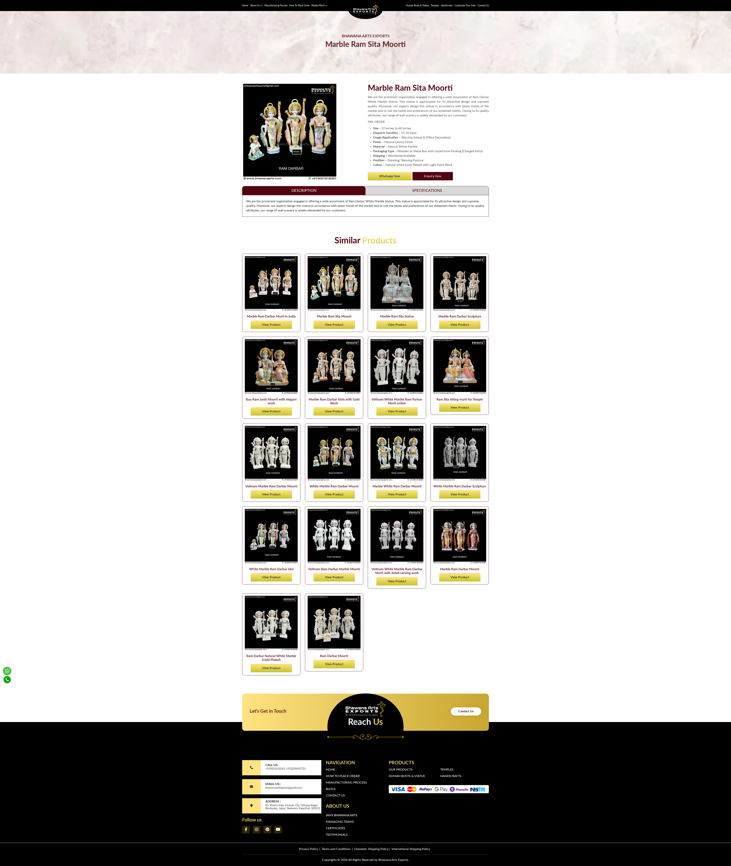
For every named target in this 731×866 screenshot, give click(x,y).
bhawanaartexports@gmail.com (283, 788)
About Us (255, 5)
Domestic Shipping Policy (371, 849)
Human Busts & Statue (417, 5)
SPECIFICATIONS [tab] (427, 191)
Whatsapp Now (389, 176)
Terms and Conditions (336, 849)
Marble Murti (318, 5)
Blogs (331, 789)
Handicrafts (446, 5)
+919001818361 (275, 769)
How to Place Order (299, 5)
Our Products (401, 769)
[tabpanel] (365, 206)
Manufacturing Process (275, 5)
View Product (271, 324)
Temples (435, 5)
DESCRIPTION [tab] (303, 191)
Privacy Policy (308, 849)
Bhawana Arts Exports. (393, 859)
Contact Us (483, 5)
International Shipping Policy (411, 849)
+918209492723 (296, 769)
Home (245, 5)
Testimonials (337, 834)
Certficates (335, 828)
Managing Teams (340, 821)
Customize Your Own (465, 5)
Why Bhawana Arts (341, 815)
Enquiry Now (432, 176)
